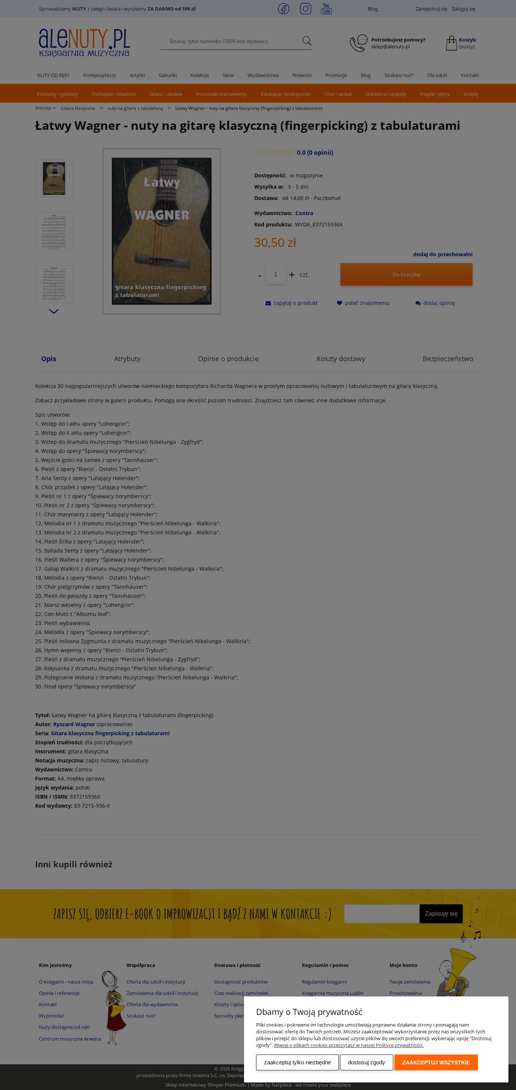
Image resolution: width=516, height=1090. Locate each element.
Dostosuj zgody (366, 1062)
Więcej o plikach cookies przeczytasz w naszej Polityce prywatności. (348, 1045)
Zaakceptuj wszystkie (436, 1062)
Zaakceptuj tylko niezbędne (297, 1062)
